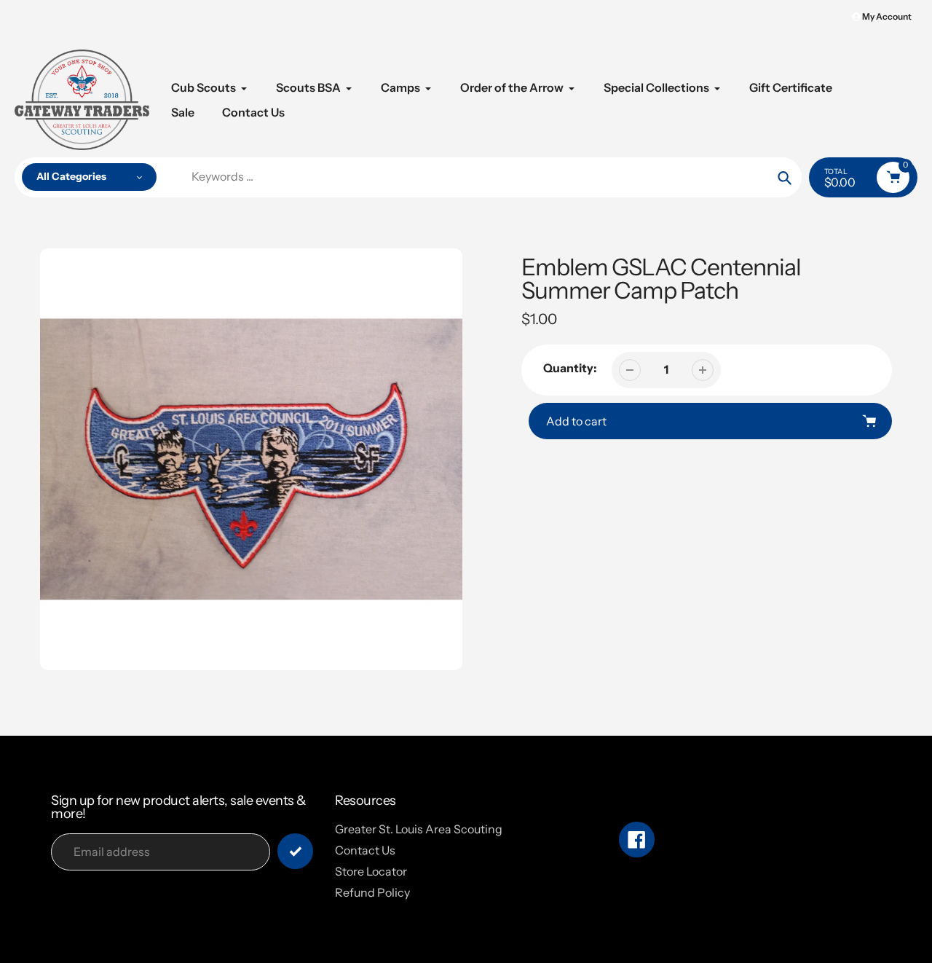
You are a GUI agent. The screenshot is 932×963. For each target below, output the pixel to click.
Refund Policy (372, 892)
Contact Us (365, 850)
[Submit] (295, 851)
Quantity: (570, 368)
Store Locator (371, 871)
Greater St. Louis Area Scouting (418, 829)
